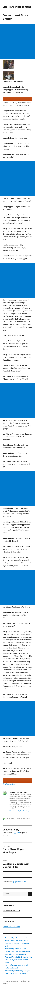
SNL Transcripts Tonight (17, 6)
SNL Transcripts (9, 784)
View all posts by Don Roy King (19, 811)
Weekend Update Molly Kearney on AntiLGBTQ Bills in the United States (18, 959)
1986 (28, 818)
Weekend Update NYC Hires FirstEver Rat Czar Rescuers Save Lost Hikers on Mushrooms (17, 951)
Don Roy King (9, 818)
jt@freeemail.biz (19, 882)
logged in (16, 832)
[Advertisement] (17, 41)
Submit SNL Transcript (11, 927)
